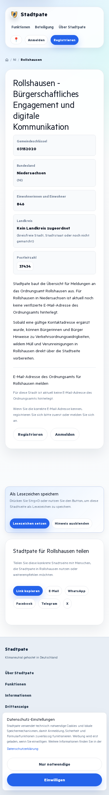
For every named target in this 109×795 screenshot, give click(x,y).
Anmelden (36, 40)
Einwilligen (54, 779)
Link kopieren (28, 591)
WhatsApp (77, 591)
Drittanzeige (17, 706)
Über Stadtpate (72, 27)
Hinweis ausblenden (72, 523)
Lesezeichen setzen (29, 523)
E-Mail (54, 591)
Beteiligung (44, 27)
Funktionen (20, 27)
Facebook (24, 603)
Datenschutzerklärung (22, 749)
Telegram (49, 603)
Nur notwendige (54, 764)
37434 (25, 266)
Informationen (18, 695)
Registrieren (64, 40)
